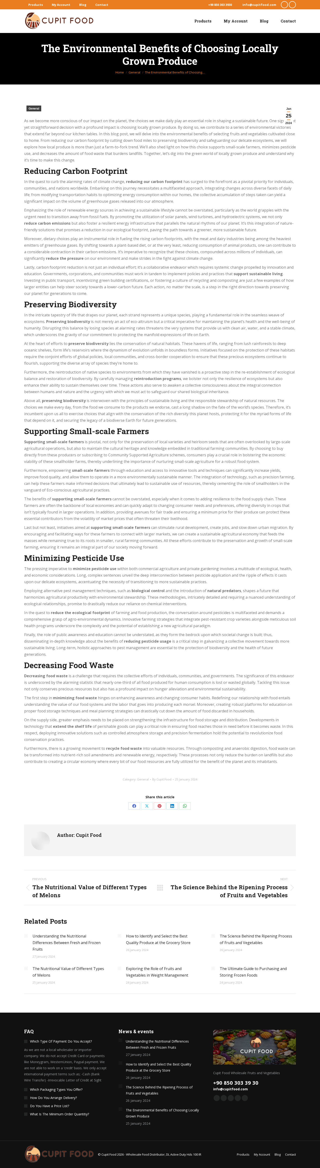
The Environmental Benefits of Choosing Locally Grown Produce (162, 1113)
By (161, 779)
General (34, 108)
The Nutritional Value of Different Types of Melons (68, 972)
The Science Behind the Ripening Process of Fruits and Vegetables (256, 939)
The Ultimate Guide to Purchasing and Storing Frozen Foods (253, 972)
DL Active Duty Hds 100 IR (183, 1154)
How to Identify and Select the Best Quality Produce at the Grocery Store (158, 939)
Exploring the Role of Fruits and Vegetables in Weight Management (157, 972)
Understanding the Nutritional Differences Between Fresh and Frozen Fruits (66, 943)
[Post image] (26, 936)
